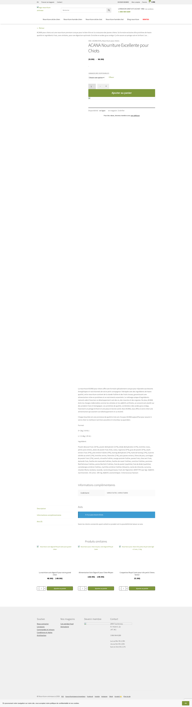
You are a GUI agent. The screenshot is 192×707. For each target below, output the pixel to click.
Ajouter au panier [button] (142, 588)
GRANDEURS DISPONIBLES (99, 73)
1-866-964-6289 (124, 12)
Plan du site (126, 696)
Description (41, 508)
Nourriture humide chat (115, 19)
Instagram (104, 696)
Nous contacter (43, 624)
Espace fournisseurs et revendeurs (75, 696)
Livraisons (41, 627)
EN (38, 2)
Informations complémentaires (49, 515)
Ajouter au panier (122, 93)
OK (186, 703)
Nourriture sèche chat (94, 19)
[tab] (55, 508)
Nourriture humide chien (73, 19)
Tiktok (111, 696)
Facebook (90, 696)
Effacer (111, 77)
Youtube (97, 696)
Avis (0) (39, 521)
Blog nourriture (133, 19)
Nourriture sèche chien (51, 19)
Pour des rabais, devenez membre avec (122, 116)
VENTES (146, 19)
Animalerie (65, 627)
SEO (62, 696)
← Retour (40, 28)
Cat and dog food (67, 624)
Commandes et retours (45, 629)
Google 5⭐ (118, 696)
